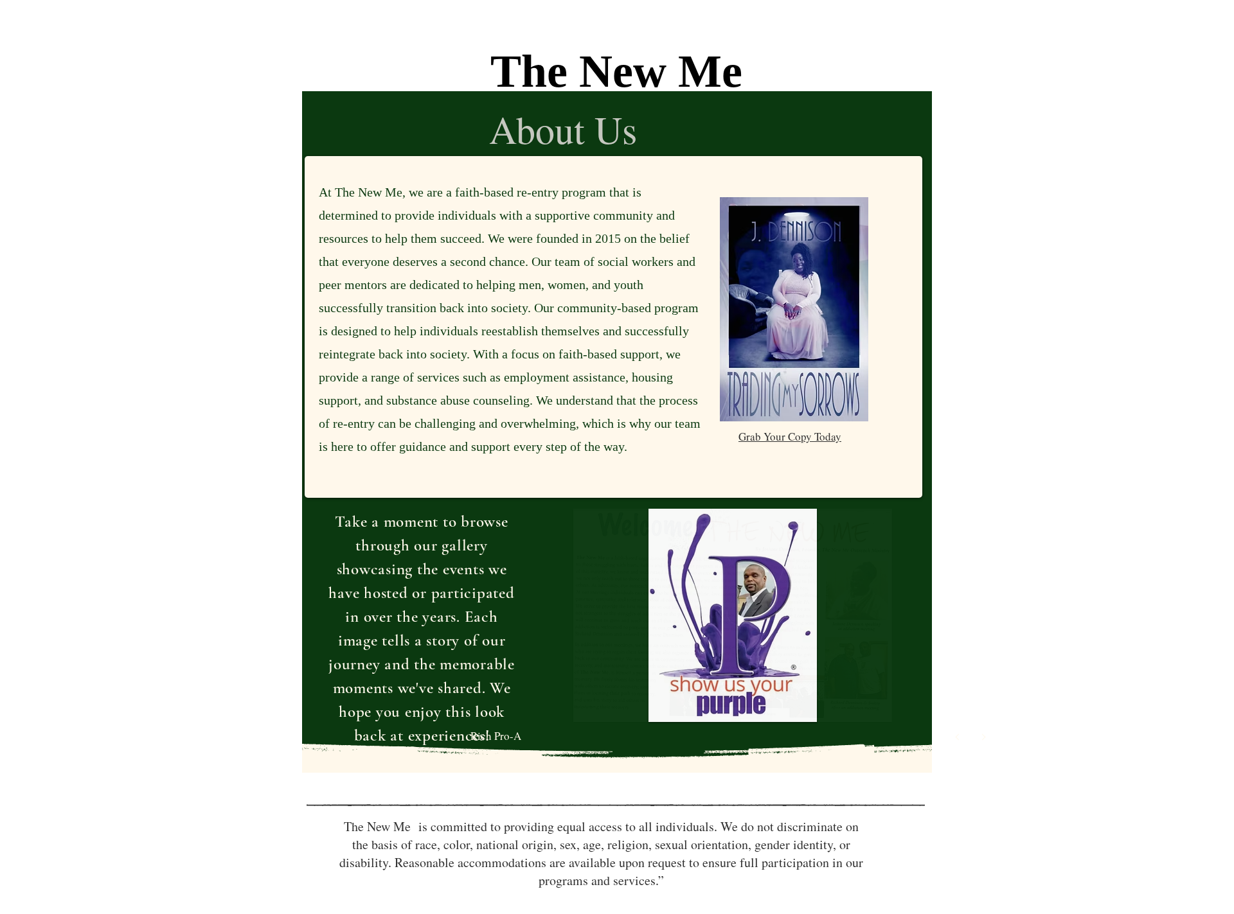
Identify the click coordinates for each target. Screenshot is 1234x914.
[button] (732, 638)
